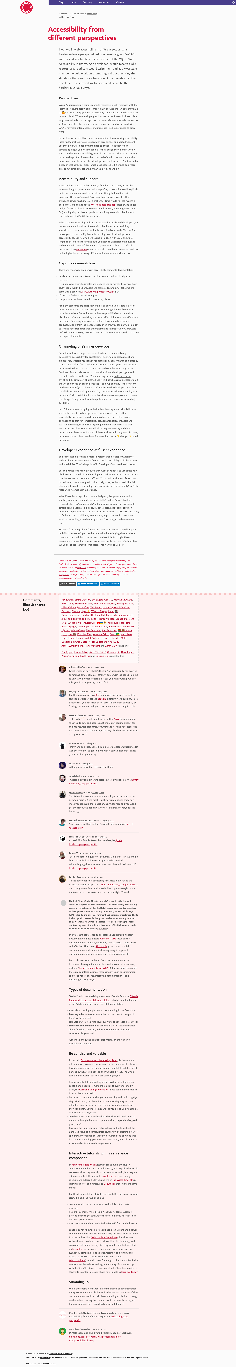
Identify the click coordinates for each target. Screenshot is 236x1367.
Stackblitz (77, 1248)
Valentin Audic (99, 626)
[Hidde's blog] (34, 2)
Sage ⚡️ (85, 611)
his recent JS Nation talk (84, 1164)
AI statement (31, 1363)
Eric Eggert (97, 599)
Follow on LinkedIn (111, 584)
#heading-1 (84, 99)
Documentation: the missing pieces (99, 1060)
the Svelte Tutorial (122, 1179)
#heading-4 (116, 347)
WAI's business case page (103, 204)
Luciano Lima (103, 655)
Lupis (64, 638)
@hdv (97, 695)
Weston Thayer (99, 611)
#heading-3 (100, 264)
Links (73, 2)
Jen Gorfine (83, 607)
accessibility (92, 13)
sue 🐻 (72, 634)
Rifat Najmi (124, 622)
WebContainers (77, 1260)
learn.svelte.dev (129, 1271)
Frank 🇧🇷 (114, 634)
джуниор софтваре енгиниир (78, 618)
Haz (113, 603)
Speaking (87, 2)
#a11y (116, 718)
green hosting (45, 1358)
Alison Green (78, 630)
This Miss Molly (119, 638)
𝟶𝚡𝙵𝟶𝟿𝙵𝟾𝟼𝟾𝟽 (97, 652)
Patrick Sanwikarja (122, 599)
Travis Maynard (92, 645)
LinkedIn (68, 1354)
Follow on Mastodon (88, 584)
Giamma (76, 611)
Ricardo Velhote (106, 618)
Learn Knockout (109, 1176)
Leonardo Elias (125, 615)
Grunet (119, 618)
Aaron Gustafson (117, 626)
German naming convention (93, 1089)
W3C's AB (81, 567)
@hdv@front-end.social (83, 560)
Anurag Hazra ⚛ (124, 603)
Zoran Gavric (111, 645)
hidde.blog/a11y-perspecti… (83, 783)
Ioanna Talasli (81, 652)
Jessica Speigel (68, 626)
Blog (61, 2)
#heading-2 (103, 179)
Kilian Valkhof (68, 607)
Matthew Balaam (83, 603)
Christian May (84, 634)
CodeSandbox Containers (104, 1237)
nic (115, 630)
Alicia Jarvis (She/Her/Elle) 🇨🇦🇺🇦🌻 (87, 622)
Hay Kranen (67, 599)
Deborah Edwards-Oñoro (74, 641)
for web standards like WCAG (94, 967)
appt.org (102, 698)
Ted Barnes (96, 607)
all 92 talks (64, 574)
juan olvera (126, 634)
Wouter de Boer (102, 603)
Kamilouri (113, 622)
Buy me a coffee (68, 584)
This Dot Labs (93, 630)
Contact (120, 2)
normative (81, 249)
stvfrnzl (105, 638)
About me (104, 2)
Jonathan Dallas (101, 634)
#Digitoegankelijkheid (109, 1336)
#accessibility (76, 827)
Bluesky (61, 1354)
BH (66, 622)
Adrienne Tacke (108, 938)
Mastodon (53, 1354)
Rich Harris (101, 946)
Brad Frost (107, 630)
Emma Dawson (82, 599)
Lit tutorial (109, 1183)
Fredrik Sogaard (92, 638)
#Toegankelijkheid (78, 1340)
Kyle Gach (111, 615)
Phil (103, 615)
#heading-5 (130, 450)
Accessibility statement (47, 1363)
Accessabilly (67, 603)
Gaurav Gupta (75, 638)
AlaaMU (108, 599)
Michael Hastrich (91, 615)
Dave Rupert (84, 626)
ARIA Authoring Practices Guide (98, 291)
